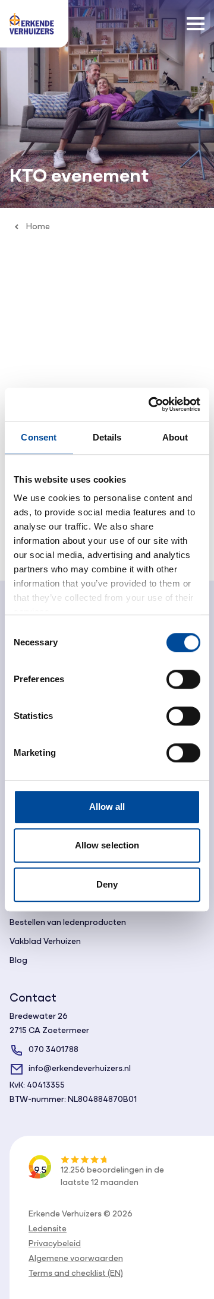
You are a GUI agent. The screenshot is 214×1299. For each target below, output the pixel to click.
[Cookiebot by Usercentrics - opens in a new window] (151, 404)
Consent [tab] (38, 437)
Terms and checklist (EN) (76, 1273)
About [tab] (175, 437)
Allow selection (107, 845)
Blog (18, 960)
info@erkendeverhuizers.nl (80, 1068)
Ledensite (48, 1229)
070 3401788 (53, 1049)
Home (38, 227)
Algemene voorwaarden (76, 1258)
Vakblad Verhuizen (45, 941)
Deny (107, 884)
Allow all (107, 806)
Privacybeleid (55, 1244)
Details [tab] (107, 437)
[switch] (183, 679)
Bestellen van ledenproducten (68, 922)
